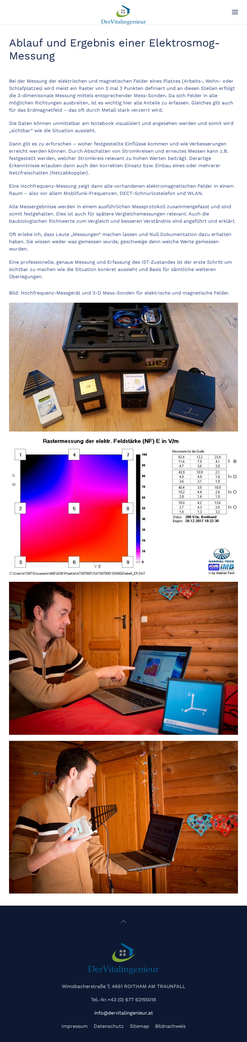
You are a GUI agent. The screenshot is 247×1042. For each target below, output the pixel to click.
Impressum (74, 1026)
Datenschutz (109, 1026)
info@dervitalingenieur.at (123, 1013)
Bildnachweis (170, 1026)
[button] (235, 12)
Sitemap (139, 1026)
